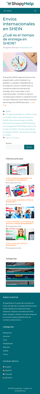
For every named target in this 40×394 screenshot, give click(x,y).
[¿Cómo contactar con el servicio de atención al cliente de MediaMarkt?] (20, 212)
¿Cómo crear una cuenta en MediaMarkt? (16, 244)
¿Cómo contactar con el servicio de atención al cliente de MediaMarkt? (20, 222)
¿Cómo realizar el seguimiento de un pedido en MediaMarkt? (19, 179)
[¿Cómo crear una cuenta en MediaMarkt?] (20, 234)
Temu (5, 354)
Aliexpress (11, 265)
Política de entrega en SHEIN (15, 123)
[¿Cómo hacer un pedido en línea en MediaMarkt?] (20, 191)
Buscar (9, 143)
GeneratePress (20, 391)
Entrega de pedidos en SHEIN (18, 114)
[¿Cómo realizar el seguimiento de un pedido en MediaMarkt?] (20, 169)
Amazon (10, 271)
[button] (35, 11)
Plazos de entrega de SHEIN (20, 120)
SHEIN (8, 111)
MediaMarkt (12, 284)
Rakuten (6, 347)
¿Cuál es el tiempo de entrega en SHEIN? (18, 39)
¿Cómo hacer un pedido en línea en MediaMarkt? (19, 201)
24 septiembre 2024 (14, 183)
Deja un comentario (12, 138)
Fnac (9, 278)
